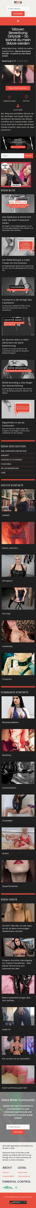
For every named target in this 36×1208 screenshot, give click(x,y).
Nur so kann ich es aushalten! (16, 1058)
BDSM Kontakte (25, 48)
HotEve (5, 853)
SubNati (6, 515)
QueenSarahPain (10, 886)
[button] (18, 20)
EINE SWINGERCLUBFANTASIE (13, 451)
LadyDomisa (7, 51)
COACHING (6, 464)
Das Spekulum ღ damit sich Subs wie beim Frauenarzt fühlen (16, 220)
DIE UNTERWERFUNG (10, 468)
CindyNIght (7, 820)
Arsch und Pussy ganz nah (14, 1088)
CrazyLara (7, 679)
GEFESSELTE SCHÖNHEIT (11, 459)
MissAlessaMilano (10, 722)
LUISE (3, 472)
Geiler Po (6, 1029)
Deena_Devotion (10, 548)
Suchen (29, 156)
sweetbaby (7, 646)
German (16, 1202)
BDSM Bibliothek (9, 48)
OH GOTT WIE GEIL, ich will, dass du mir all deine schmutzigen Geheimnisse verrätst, (17, 928)
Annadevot (7, 581)
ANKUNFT (5, 455)
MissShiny (6, 755)
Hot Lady (6, 613)
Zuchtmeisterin (9, 788)
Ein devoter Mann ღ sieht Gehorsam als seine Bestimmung (15, 342)
